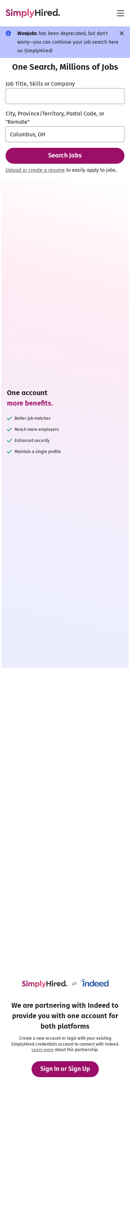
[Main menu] (120, 13)
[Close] (121, 33)
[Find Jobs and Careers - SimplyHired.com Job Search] (33, 13)
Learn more (43, 1049)
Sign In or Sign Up (65, 1069)
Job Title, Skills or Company (40, 83)
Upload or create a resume (35, 170)
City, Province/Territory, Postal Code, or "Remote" (55, 117)
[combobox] (65, 96)
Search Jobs (65, 155)
